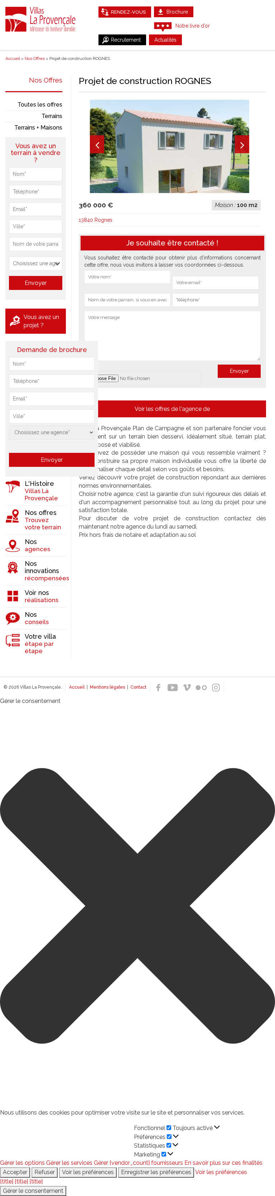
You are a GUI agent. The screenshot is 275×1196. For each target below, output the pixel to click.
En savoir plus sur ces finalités (223, 1162)
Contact (138, 687)
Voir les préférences (88, 1172)
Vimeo (187, 687)
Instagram (215, 687)
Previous (97, 144)
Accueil (77, 687)
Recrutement (126, 40)
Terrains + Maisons (38, 127)
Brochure (177, 12)
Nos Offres (45, 80)
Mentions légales (107, 687)
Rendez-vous (128, 12)
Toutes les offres (40, 104)
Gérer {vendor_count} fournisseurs (138, 1162)
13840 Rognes (95, 220)
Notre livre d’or (192, 26)
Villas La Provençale (41, 19)
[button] (137, 907)
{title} (6, 1181)
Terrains (52, 116)
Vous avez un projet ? (41, 321)
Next (242, 144)
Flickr (201, 687)
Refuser (44, 1172)
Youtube (172, 687)
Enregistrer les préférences (156, 1172)
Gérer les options (22, 1162)
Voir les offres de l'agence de (172, 408)
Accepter (15, 1172)
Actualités (165, 40)
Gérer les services (69, 1162)
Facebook (158, 687)
